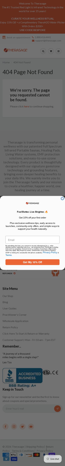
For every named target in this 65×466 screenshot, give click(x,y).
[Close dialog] (62, 198)
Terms (9, 255)
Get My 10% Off (32, 262)
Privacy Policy (50, 252)
